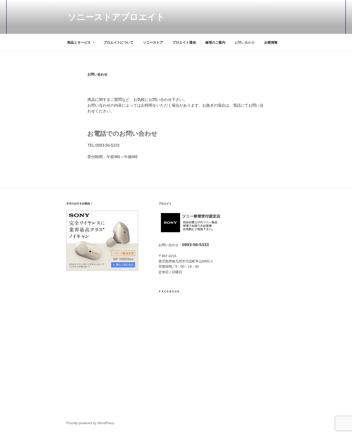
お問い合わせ (245, 42)
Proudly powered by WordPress (90, 423)
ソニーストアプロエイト (116, 17)
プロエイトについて (118, 42)
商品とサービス (79, 42)
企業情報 (271, 42)
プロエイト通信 (184, 42)
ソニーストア (153, 42)
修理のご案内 (215, 42)
